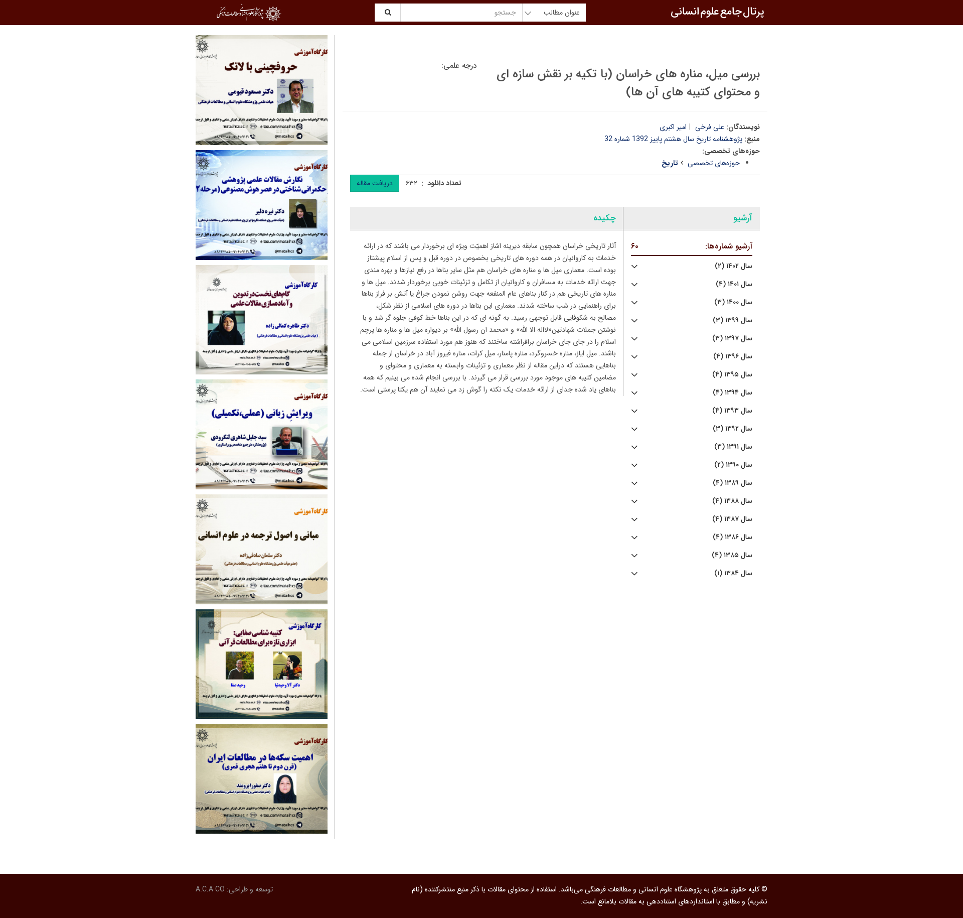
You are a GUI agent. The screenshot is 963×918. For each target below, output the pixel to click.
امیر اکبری (673, 127)
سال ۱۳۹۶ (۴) (732, 356)
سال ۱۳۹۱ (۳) (733, 447)
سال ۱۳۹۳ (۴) (732, 411)
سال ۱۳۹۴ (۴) (732, 392)
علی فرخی (709, 127)
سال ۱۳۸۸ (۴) (732, 501)
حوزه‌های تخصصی (714, 163)
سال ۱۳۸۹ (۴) (732, 483)
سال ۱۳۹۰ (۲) (733, 465)
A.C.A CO (210, 889)
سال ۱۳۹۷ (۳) (732, 338)
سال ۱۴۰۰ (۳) (733, 302)
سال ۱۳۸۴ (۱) (733, 573)
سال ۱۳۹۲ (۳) (732, 429)
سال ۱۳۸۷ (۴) (732, 519)
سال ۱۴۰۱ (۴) (734, 284)
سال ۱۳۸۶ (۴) (732, 537)
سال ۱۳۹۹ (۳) (732, 320)
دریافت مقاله (375, 183)
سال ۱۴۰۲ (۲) (733, 266)
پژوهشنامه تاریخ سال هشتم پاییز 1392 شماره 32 (673, 139)
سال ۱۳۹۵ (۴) (732, 374)
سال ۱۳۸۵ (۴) (732, 555)
